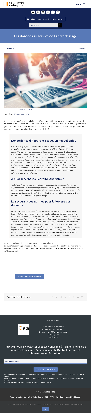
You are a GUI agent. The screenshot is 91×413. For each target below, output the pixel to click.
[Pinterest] (73, 297)
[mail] (48, 12)
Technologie (24, 114)
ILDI (56, 337)
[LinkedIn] (65, 297)
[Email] (82, 297)
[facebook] (53, 12)
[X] (56, 297)
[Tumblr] (69, 297)
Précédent (9, 48)
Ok (46, 409)
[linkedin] (38, 12)
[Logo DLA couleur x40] (14, 2)
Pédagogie (16, 114)
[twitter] (58, 12)
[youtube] (33, 12)
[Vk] (78, 297)
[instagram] (43, 12)
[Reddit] (61, 297)
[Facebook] (52, 297)
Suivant (82, 48)
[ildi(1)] (23, 324)
